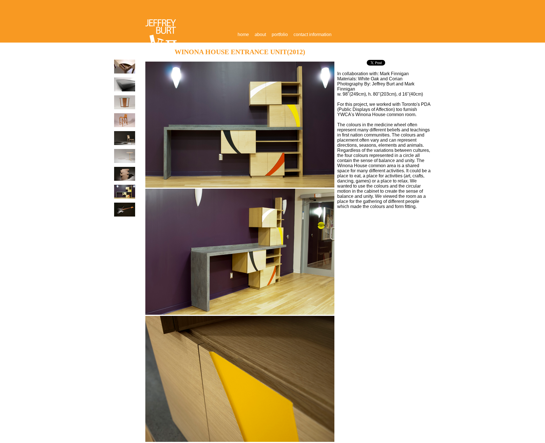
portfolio (280, 34)
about (260, 34)
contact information (313, 34)
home (243, 34)
